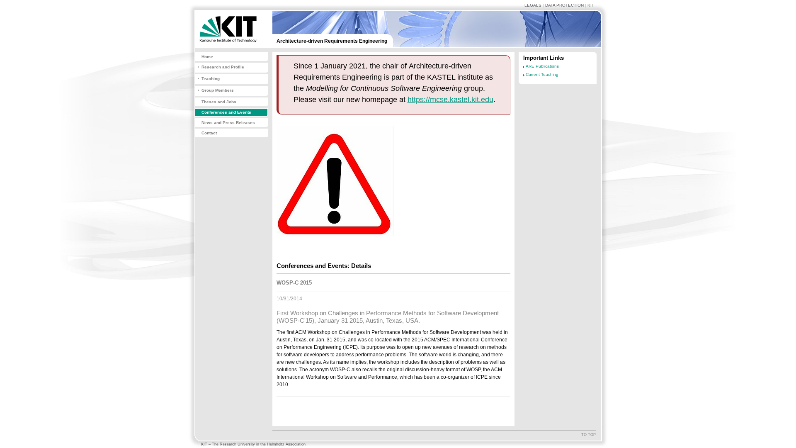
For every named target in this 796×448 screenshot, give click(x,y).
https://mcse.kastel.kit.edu (450, 99)
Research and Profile (222, 67)
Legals (532, 5)
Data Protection (564, 5)
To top (588, 435)
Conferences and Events (226, 112)
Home (207, 56)
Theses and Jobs (218, 102)
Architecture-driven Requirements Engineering (332, 41)
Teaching (210, 78)
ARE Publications (542, 66)
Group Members (217, 90)
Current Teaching (542, 74)
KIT (590, 5)
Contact (209, 133)
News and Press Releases (228, 122)
